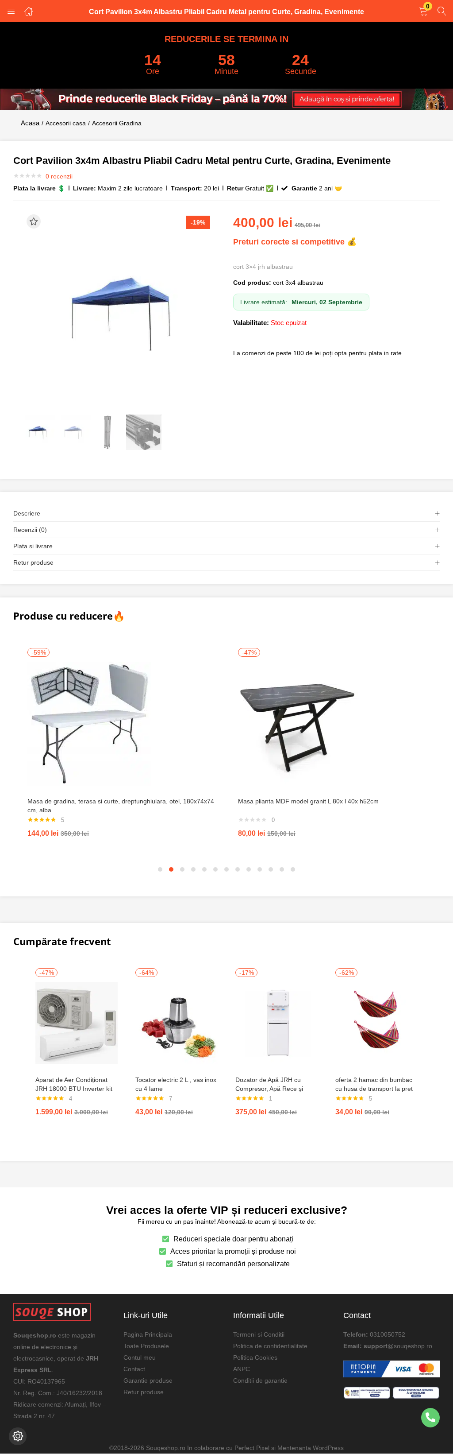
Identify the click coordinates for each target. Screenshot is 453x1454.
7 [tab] (226, 869)
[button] (423, 11)
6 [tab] (215, 869)
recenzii (59, 176)
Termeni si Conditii (258, 1334)
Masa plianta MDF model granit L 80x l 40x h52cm (308, 801)
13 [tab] (293, 869)
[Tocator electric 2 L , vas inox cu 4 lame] (176, 1022)
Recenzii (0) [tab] (30, 529)
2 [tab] (171, 869)
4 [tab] (193, 869)
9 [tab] (248, 869)
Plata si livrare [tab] (33, 546)
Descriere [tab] (26, 513)
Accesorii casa (66, 123)
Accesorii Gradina (117, 123)
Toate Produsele (146, 1345)
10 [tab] (259, 869)
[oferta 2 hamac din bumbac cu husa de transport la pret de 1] (376, 1022)
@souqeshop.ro (410, 1345)
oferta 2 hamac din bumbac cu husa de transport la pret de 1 (374, 1088)
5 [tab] (204, 869)
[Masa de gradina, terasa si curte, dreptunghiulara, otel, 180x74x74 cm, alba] (89, 722)
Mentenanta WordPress (310, 1447)
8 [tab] (237, 869)
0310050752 (387, 1334)
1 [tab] (160, 869)
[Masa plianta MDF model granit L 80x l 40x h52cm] (300, 722)
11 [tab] (271, 869)
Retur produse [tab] (33, 562)
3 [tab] (182, 869)
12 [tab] (282, 869)
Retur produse (143, 1392)
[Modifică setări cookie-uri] (18, 1436)
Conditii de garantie (260, 1380)
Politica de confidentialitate (270, 1345)
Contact (134, 1369)
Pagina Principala (147, 1334)
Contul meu (139, 1357)
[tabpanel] (121, 747)
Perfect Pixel (251, 1447)
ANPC (241, 1369)
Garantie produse (148, 1380)
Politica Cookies (255, 1357)
